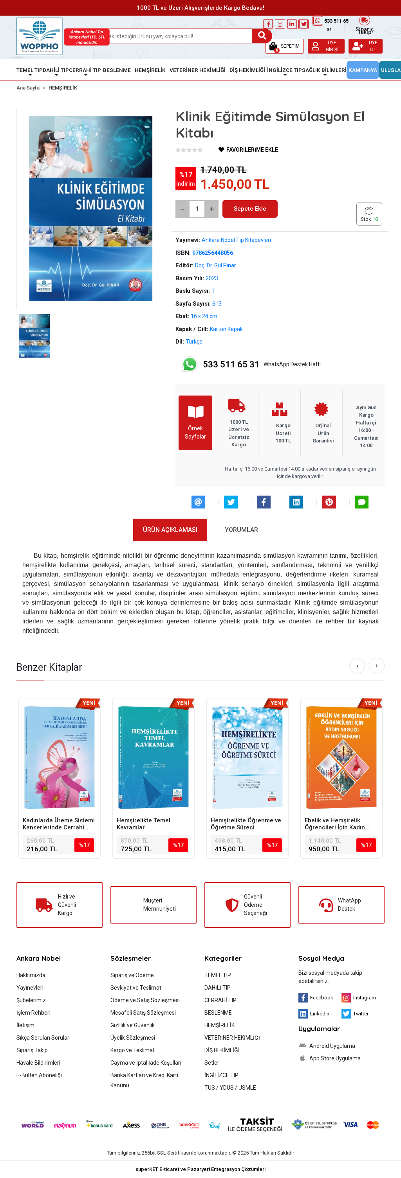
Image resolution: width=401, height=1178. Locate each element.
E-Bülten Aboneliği (39, 1075)
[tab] (170, 530)
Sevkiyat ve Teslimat (135, 988)
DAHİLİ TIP (217, 988)
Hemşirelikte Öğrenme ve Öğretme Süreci (246, 824)
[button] (284, 46)
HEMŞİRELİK (219, 1025)
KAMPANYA (363, 70)
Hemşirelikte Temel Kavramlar (143, 824)
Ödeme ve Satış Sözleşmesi (145, 1000)
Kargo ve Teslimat (132, 1050)
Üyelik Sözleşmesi (132, 1038)
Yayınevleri (29, 988)
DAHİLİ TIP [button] (56, 70)
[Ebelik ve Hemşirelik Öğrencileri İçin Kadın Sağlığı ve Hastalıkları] (341, 757)
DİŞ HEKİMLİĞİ (222, 1050)
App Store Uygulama (334, 1058)
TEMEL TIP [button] (29, 70)
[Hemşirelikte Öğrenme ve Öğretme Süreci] (247, 757)
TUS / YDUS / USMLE (230, 1088)
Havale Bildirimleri (38, 1063)
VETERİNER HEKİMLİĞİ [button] (198, 70)
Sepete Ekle (250, 208)
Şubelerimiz (31, 1000)
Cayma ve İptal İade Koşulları (145, 1063)
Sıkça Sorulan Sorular (42, 1038)
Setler (211, 1063)
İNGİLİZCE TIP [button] (284, 70)
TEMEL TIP (217, 975)
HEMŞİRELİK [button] (150, 70)
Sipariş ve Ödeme (132, 975)
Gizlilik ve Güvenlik (132, 1025)
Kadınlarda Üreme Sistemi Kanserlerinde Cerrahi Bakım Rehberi (59, 824)
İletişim (25, 1025)
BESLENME (218, 1013)
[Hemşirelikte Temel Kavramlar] (153, 757)
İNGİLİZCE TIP (221, 1075)
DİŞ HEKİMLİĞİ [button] (247, 70)
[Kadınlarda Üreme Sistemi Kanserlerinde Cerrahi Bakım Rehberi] (59, 757)
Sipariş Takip (365, 30)
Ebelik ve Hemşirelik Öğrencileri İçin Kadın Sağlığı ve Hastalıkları (335, 824)
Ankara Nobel (38, 958)
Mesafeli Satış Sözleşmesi (143, 1013)
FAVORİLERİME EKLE (251, 150)
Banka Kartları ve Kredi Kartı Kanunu (144, 1080)
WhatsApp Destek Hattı (262, 364)
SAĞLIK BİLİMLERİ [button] (324, 70)
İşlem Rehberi (33, 1013)
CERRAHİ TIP (220, 1000)
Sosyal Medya (321, 958)
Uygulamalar (319, 1028)
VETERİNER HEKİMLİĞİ (232, 1038)
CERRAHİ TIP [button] (85, 70)
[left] (357, 666)
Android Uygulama (331, 1046)
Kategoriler (223, 958)
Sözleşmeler (130, 958)
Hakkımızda (30, 975)
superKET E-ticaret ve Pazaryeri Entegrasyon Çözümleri (200, 1169)
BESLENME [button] (117, 70)
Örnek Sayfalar (195, 432)
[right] (376, 665)
